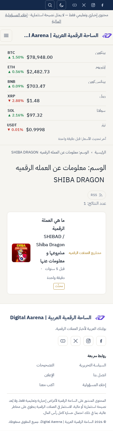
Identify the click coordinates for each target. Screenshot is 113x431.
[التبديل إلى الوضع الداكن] (61, 5)
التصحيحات (45, 365)
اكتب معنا (46, 385)
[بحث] (49, 5)
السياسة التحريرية (92, 365)
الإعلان (49, 375)
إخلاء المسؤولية (94, 385)
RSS (94, 195)
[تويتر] (84, 5)
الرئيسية (100, 152)
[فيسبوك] (102, 5)
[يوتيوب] (74, 5)
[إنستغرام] (93, 5)
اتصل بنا (99, 375)
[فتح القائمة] (6, 36)
